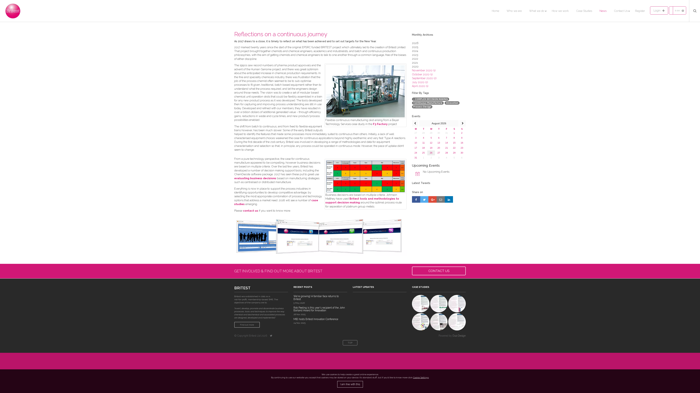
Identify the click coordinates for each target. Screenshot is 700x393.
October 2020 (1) (422, 74)
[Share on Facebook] (416, 199)
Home (495, 11)
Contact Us (621, 11)
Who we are (514, 11)
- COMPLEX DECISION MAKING (430, 99)
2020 (415, 66)
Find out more (247, 324)
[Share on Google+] (432, 199)
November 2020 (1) (424, 70)
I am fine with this (350, 384)
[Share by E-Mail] (441, 199)
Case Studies (584, 11)
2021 (415, 62)
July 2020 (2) (420, 82)
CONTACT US (439, 271)
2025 (415, 47)
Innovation (452, 103)
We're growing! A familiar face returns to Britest (316, 297)
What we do (536, 11)
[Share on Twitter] (424, 199)
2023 (415, 55)
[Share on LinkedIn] (449, 199)
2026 (415, 43)
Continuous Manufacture (427, 103)
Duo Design (459, 335)
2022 (415, 58)
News (603, 11)
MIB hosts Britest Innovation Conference (315, 319)
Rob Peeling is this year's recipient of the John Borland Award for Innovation (319, 309)
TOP (350, 343)
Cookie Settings (421, 377)
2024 (415, 51)
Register (640, 11)
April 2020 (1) (420, 86)
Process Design (422, 107)
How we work (560, 11)
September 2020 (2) (424, 78)
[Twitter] (271, 335)
